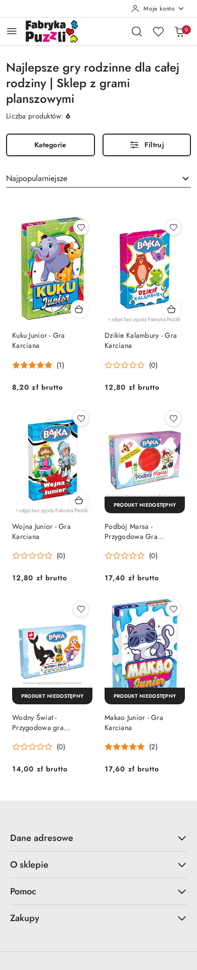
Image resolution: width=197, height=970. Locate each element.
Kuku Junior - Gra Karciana (38, 340)
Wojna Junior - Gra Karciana (41, 531)
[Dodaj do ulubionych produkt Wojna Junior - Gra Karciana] (80, 418)
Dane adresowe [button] (41, 837)
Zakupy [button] (24, 918)
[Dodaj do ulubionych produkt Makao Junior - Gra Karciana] (173, 609)
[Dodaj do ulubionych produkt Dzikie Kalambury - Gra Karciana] (173, 227)
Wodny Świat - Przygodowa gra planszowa (38, 722)
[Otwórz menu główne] (12, 31)
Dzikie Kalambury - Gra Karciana (141, 340)
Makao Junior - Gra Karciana (134, 722)
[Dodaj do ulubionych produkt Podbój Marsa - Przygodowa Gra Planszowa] (173, 418)
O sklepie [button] (29, 864)
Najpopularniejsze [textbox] (36, 178)
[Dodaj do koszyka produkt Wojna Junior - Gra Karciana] (79, 500)
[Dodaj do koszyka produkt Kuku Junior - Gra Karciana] (79, 309)
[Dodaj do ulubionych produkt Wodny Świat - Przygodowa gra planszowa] (80, 609)
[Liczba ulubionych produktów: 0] (158, 31)
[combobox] (98, 179)
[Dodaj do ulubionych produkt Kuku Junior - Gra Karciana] (80, 227)
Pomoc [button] (23, 891)
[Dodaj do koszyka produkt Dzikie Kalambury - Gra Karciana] (172, 309)
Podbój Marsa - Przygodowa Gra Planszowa (131, 531)
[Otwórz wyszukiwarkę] (136, 31)
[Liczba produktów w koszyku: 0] (179, 31)
